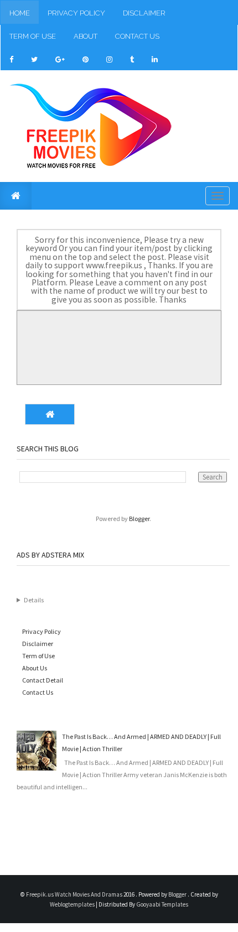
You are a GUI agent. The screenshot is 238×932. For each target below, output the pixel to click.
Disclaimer (144, 13)
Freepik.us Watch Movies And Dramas (74, 894)
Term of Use (32, 36)
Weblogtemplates (73, 904)
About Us (34, 668)
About (85, 36)
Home (19, 13)
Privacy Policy (76, 13)
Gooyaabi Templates (162, 904)
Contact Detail (42, 680)
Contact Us (137, 36)
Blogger (139, 518)
